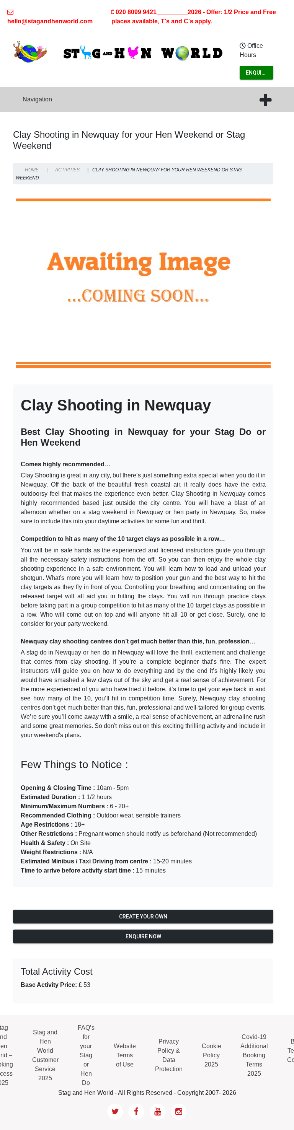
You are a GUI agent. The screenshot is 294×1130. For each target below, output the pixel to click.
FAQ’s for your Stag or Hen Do (86, 1055)
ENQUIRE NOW (257, 75)
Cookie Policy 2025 (211, 1055)
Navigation (37, 99)
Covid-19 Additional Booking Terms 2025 (254, 1055)
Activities (67, 170)
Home (32, 170)
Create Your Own (143, 916)
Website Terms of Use (125, 1055)
